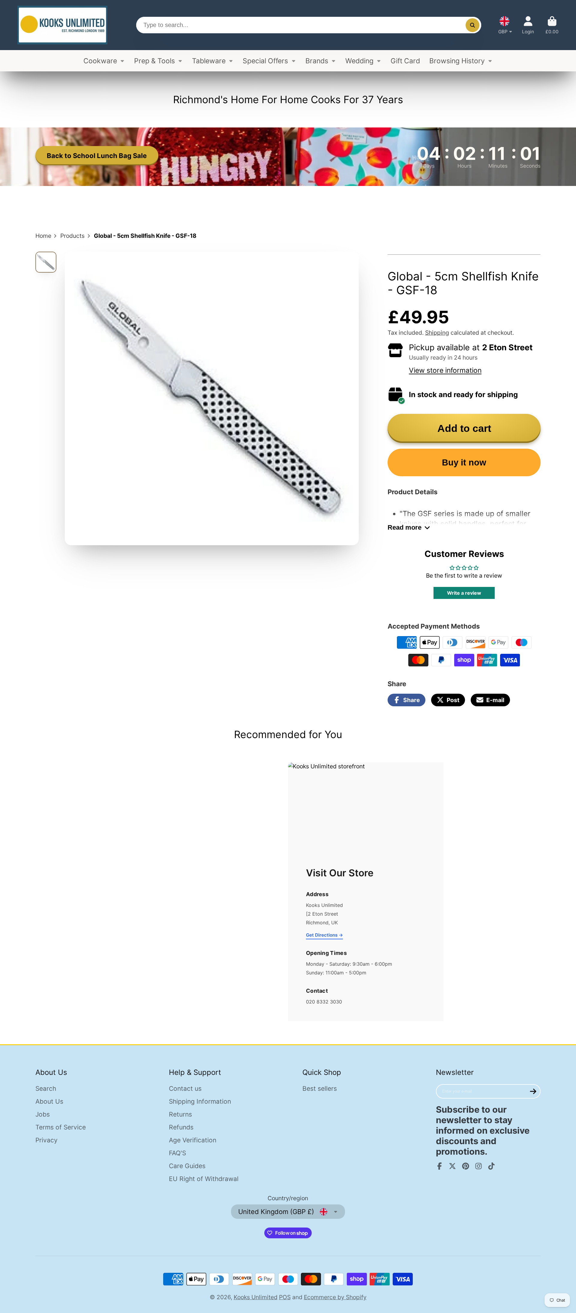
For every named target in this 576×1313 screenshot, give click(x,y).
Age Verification (192, 1140)
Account (528, 25)
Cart (552, 25)
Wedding (359, 61)
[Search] (472, 25)
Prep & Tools (154, 61)
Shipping (437, 332)
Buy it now (464, 462)
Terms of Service (60, 1127)
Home (43, 235)
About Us (49, 1101)
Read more (405, 527)
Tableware (209, 61)
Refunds (181, 1127)
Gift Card (405, 61)
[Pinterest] (465, 1166)
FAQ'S (177, 1153)
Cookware (100, 61)
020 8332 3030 (324, 1002)
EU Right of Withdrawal (203, 1179)
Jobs (42, 1114)
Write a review (464, 593)
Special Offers (265, 61)
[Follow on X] (452, 1166)
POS (285, 1297)
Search (45, 1088)
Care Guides (187, 1166)
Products (72, 235)
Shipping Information (200, 1101)
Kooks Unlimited (256, 1297)
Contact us (185, 1088)
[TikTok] (491, 1166)
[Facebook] (439, 1166)
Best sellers (319, 1088)
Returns (180, 1114)
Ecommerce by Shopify (335, 1297)
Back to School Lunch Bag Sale (97, 156)
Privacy (46, 1140)
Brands (316, 61)
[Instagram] (478, 1166)
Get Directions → (324, 935)
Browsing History (457, 61)
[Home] (62, 25)
